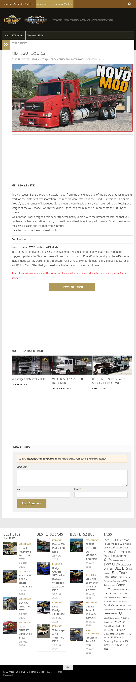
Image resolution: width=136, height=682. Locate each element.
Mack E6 (107, 601)
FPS (120, 577)
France (126, 577)
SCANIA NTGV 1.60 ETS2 (25, 606)
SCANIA (118, 618)
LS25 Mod (116, 644)
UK (123, 626)
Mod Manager (113, 605)
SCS (117, 621)
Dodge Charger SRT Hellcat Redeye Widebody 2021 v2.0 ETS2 (58, 579)
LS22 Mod (123, 540)
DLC (118, 568)
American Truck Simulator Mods (53, 4)
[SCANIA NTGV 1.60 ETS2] (10, 603)
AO (125, 556)
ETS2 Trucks (19, 43)
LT (129, 598)
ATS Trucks (91, 602)
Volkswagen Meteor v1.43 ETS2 (29, 379)
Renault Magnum (124, 609)
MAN (114, 601)
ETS (125, 568)
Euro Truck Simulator (115, 575)
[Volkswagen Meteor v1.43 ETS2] (32, 365)
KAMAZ (116, 593)
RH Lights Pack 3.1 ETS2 (91, 641)
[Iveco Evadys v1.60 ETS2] (43, 607)
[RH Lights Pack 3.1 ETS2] (76, 634)
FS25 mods (117, 637)
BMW (107, 564)
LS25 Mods (122, 547)
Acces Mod (108, 552)
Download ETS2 (35, 35)
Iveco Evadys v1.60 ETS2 (58, 610)
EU (130, 569)
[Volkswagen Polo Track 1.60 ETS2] (43, 631)
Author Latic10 (119, 561)
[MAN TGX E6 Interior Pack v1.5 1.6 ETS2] (76, 576)
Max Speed (122, 601)
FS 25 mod (110, 540)
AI (115, 551)
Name (20, 489)
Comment (22, 467)
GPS (128, 589)
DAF (106, 568)
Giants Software (118, 589)
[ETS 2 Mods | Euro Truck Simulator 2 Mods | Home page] (26, 20)
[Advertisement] (72, 160)
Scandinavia (109, 618)
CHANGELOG (121, 564)
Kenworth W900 (115, 598)
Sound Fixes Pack (112, 626)
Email (77, 489)
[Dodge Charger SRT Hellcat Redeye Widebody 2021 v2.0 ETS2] (43, 568)
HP (110, 593)
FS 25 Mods (110, 543)
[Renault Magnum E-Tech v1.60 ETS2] (10, 548)
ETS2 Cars (57, 540)
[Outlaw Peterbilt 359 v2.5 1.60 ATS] (76, 607)
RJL (120, 613)
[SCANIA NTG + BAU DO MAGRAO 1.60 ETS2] (76, 545)
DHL (111, 569)
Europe (107, 573)
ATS (108, 560)
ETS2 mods (8, 671)
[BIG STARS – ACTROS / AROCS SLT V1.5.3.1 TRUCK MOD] (112, 365)
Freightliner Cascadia (112, 581)
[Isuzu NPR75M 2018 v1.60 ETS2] (10, 627)
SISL (124, 622)
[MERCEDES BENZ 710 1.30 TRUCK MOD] (72, 365)
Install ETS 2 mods (14, 35)
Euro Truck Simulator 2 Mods (18, 4)
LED (125, 597)
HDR (105, 593)
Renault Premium (110, 614)
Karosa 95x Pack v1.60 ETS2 (58, 548)
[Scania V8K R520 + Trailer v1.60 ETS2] (10, 576)
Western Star (109, 630)
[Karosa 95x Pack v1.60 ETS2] (43, 545)
